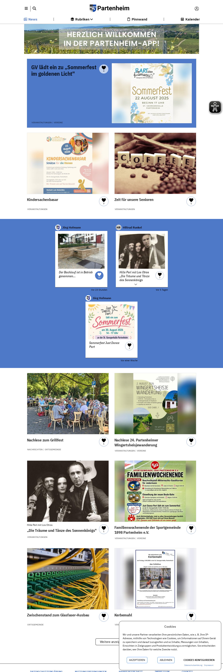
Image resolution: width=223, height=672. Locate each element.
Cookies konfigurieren (199, 660)
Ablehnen (166, 660)
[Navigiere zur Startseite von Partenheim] (111, 8)
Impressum (208, 665)
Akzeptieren (137, 660)
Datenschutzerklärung (193, 665)
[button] (26, 9)
